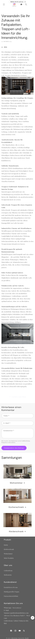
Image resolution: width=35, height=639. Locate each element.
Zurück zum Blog (19, 397)
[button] (4, 4)
